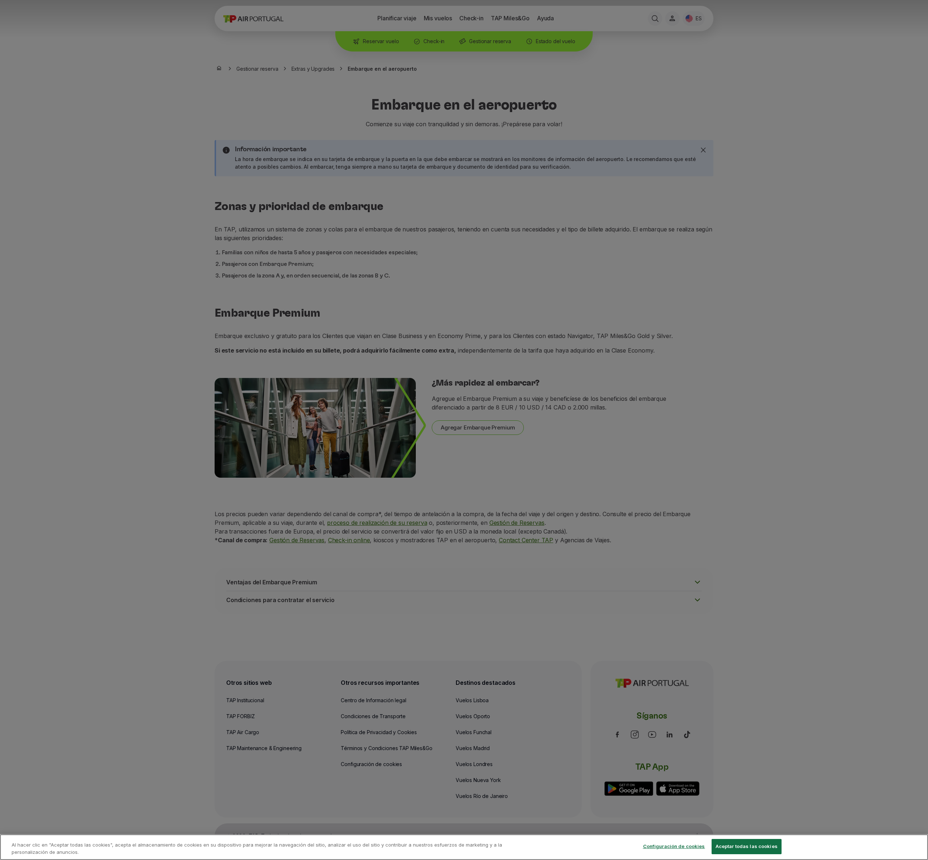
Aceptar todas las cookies (747, 846)
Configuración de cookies (674, 846)
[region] (464, 847)
